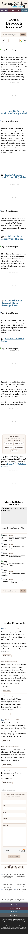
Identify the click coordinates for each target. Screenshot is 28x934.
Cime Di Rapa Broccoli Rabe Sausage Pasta (11, 303)
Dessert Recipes (11, 921)
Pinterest (9, 447)
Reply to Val (6, 714)
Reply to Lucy (6, 690)
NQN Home (14, 915)
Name (4, 799)
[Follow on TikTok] (19, 867)
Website (5, 818)
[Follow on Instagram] (12, 867)
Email (15, 451)
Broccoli (10, 464)
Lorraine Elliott (18, 926)
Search (23, 34)
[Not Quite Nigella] (14, 4)
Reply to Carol (7, 740)
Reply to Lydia (7, 764)
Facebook (19, 444)
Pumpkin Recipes (17, 919)
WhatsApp (20, 447)
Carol (2, 720)
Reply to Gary (6, 656)
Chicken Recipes (21, 921)
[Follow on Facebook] (23, 867)
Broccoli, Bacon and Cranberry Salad (14, 112)
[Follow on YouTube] (5, 867)
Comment (5, 825)
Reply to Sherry (7, 782)
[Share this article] (3, 40)
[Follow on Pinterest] (16, 867)
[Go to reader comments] (7, 40)
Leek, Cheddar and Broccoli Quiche (13, 176)
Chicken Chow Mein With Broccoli (13, 237)
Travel (24, 10)
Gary (2, 629)
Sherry (3, 770)
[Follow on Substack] (9, 867)
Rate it (4, 812)
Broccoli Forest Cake (12, 339)
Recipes (4, 10)
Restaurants (14, 10)
